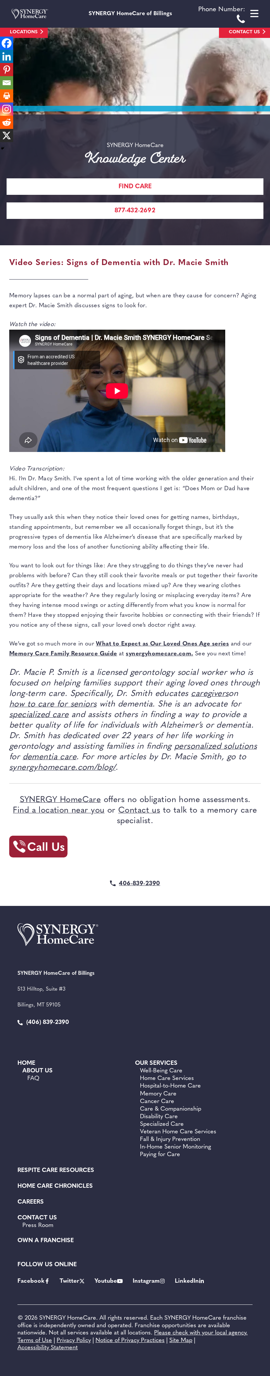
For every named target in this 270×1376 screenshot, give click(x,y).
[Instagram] (6, 109)
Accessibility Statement (47, 1348)
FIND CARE (135, 187)
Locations (24, 32)
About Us (37, 1071)
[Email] (6, 82)
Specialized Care (162, 1124)
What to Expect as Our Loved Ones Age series (162, 644)
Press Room (37, 1226)
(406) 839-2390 (47, 1023)
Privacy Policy (74, 1341)
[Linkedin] (6, 56)
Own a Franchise (45, 1241)
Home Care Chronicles (55, 1186)
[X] (6, 135)
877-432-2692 (135, 211)
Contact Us (244, 32)
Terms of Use (34, 1341)
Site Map (180, 1341)
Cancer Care (157, 1102)
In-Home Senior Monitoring (175, 1147)
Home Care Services (167, 1079)
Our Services (156, 1063)
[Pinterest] (6, 69)
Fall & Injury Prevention (170, 1140)
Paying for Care (160, 1155)
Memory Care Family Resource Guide (63, 654)
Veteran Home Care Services (178, 1132)
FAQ (33, 1079)
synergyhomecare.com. (159, 654)
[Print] (6, 96)
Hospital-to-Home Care (170, 1086)
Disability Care (159, 1117)
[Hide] (2, 148)
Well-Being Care (161, 1071)
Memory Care (158, 1094)
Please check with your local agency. (201, 1333)
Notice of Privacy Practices (130, 1341)
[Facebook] (6, 43)
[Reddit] (6, 122)
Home (26, 1063)
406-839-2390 (139, 884)
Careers (30, 1202)
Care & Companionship (170, 1109)
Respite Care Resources (55, 1171)
